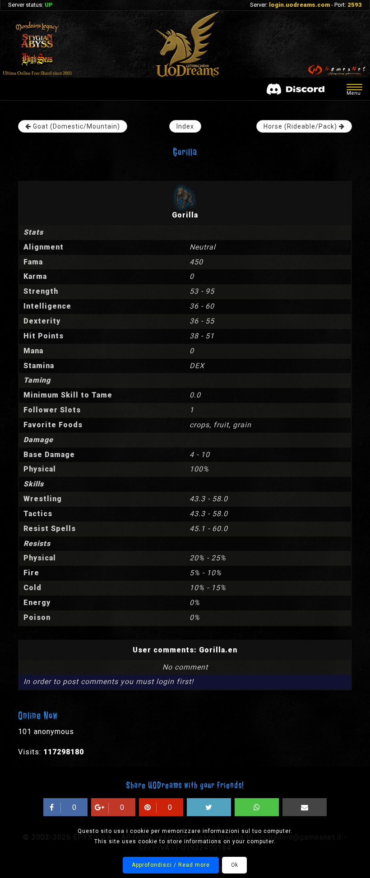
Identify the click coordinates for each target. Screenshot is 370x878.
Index (185, 126)
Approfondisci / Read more (171, 865)
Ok (234, 865)
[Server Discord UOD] (295, 89)
